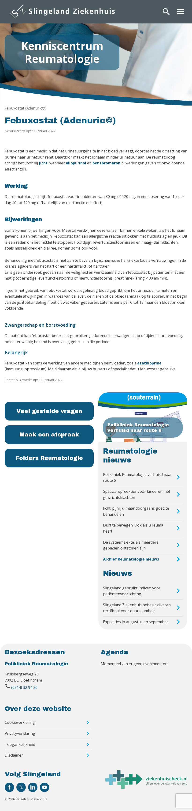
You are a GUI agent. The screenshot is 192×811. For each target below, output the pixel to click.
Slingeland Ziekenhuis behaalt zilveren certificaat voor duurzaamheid (137, 608)
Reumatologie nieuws (130, 455)
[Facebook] (9, 787)
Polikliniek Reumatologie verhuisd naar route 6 (137, 477)
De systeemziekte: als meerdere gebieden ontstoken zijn (131, 545)
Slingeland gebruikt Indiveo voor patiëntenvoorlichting (131, 591)
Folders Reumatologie (49, 458)
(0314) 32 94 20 (24, 687)
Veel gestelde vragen (49, 411)
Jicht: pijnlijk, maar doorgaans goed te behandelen (136, 511)
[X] (21, 787)
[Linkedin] (32, 787)
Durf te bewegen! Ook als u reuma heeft (133, 528)
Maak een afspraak (49, 435)
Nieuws (117, 573)
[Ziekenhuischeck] (146, 787)
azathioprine (149, 363)
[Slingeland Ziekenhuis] (62, 12)
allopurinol (76, 163)
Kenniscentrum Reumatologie (62, 52)
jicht (43, 163)
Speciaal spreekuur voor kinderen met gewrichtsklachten (136, 494)
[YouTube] (44, 787)
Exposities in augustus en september (135, 621)
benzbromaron (106, 163)
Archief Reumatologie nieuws (131, 559)
